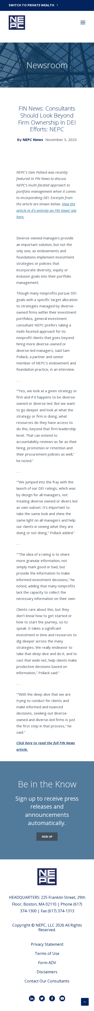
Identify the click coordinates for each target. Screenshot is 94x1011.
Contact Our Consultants (47, 981)
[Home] (47, 876)
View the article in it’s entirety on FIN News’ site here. (46, 210)
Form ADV (47, 962)
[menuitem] (47, 4)
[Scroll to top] (85, 1001)
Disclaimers (47, 971)
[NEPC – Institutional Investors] (17, 22)
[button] (83, 22)
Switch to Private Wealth (31, 5)
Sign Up (47, 836)
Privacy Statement (47, 944)
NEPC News (33, 139)
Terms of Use (47, 953)
